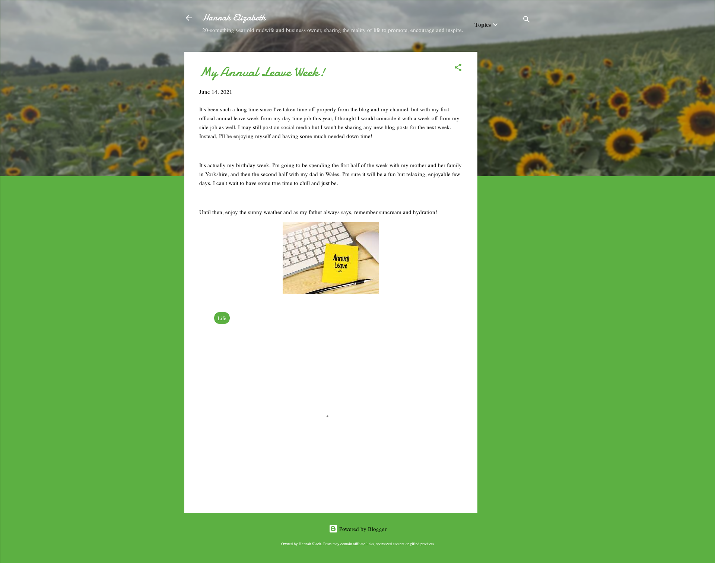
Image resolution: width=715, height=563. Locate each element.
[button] (458, 68)
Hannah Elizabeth (234, 18)
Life (221, 318)
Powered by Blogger (362, 528)
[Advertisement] (507, 163)
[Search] (526, 20)
